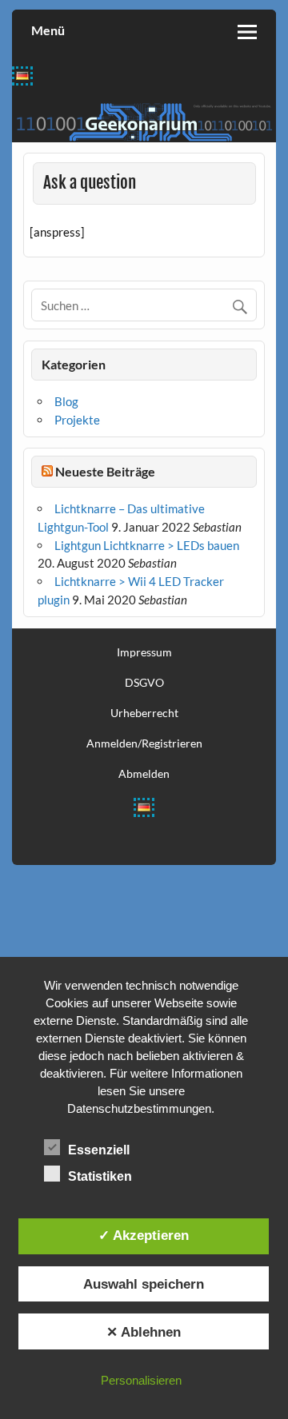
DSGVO (144, 682)
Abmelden (144, 773)
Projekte (77, 420)
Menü (48, 30)
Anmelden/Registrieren (144, 743)
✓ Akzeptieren (143, 1235)
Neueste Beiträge (105, 471)
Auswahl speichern (143, 1284)
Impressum (144, 652)
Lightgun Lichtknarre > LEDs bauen (146, 545)
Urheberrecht (144, 713)
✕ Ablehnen (143, 1332)
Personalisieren (141, 1380)
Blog (66, 401)
